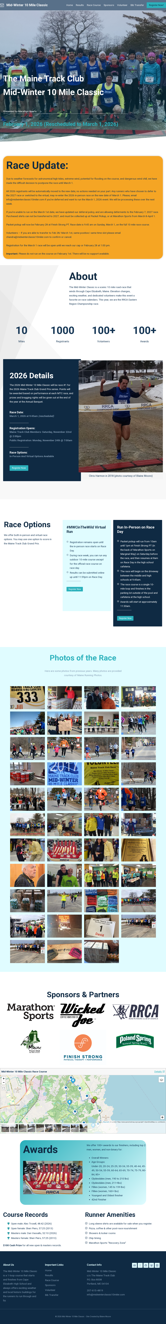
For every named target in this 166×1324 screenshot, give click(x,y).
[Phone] (140, 1265)
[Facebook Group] (151, 1265)
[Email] (134, 1265)
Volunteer (122, 5)
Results (80, 5)
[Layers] (161, 1079)
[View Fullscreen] (4, 1088)
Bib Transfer (137, 5)
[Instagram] (157, 1265)
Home (69, 5)
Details (158, 1071)
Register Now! (156, 5)
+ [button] (4, 1078)
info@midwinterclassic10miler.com (106, 1294)
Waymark (106, 1122)
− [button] (4, 1082)
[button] (27, 697)
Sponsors (109, 5)
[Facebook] (145, 1265)
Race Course (94, 5)
